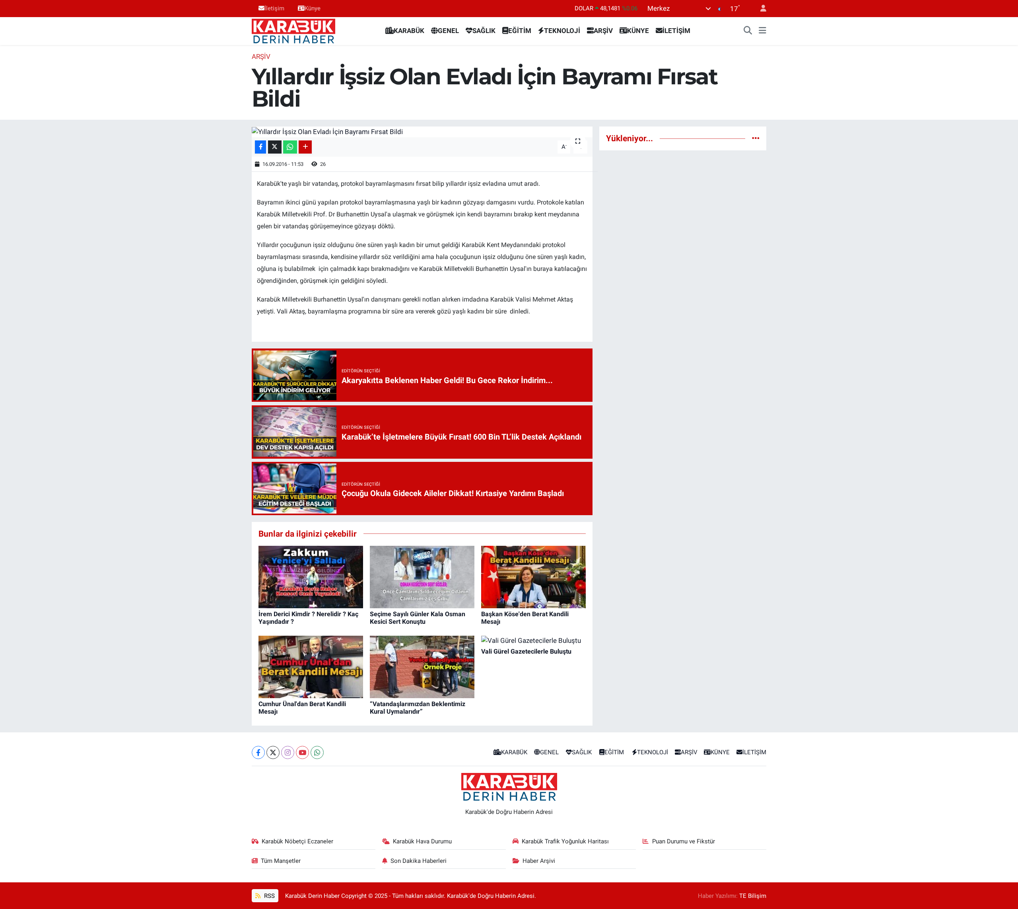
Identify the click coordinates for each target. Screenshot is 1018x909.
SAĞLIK (483, 31)
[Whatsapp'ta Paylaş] (290, 147)
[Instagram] (287, 752)
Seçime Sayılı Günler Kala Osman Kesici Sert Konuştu (417, 617)
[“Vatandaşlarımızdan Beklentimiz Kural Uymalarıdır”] (422, 666)
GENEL (448, 31)
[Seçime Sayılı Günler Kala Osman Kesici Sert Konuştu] (422, 576)
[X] (273, 752)
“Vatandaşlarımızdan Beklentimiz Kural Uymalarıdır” (417, 707)
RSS (268, 895)
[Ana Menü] (762, 31)
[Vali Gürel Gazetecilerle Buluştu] (531, 640)
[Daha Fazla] (305, 147)
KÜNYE (638, 31)
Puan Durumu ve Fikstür (683, 841)
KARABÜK (409, 31)
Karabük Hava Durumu (422, 841)
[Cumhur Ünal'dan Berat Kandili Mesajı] (310, 666)
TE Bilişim (752, 895)
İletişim (274, 8)
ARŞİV (603, 31)
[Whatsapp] (317, 752)
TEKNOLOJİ (562, 31)
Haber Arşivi (539, 860)
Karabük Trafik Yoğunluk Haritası (565, 841)
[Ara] (748, 31)
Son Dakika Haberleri (418, 860)
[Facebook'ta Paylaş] (260, 147)
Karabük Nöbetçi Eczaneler (297, 841)
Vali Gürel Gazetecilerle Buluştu (526, 651)
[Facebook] (258, 752)
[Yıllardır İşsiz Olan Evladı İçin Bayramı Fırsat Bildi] (422, 132)
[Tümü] (756, 138)
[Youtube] (302, 752)
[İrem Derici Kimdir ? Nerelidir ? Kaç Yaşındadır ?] (310, 576)
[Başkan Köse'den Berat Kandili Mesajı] (533, 576)
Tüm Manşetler (281, 860)
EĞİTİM (519, 31)
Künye (313, 8)
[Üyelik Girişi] (760, 8)
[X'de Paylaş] (275, 147)
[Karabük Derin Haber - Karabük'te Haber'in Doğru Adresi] (293, 30)
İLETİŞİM (676, 31)
